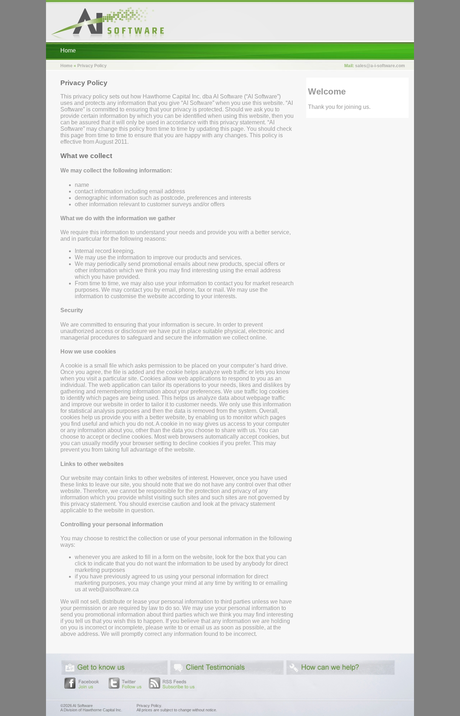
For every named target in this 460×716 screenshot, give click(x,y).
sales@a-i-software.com (380, 65)
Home (68, 50)
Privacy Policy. (149, 705)
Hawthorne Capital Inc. (102, 710)
